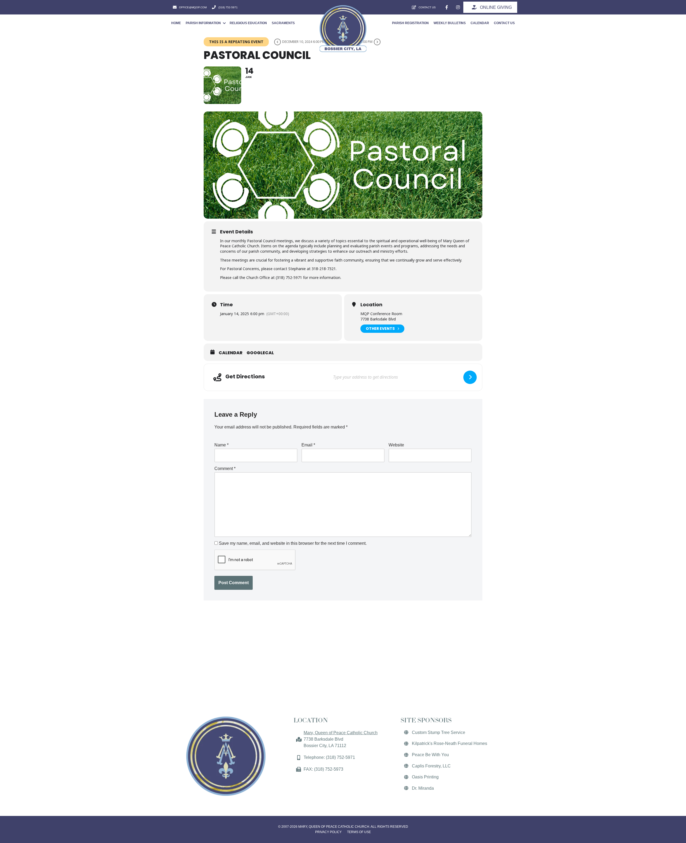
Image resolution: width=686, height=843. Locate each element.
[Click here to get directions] (470, 377)
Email (308, 445)
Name (221, 445)
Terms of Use (359, 832)
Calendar (231, 353)
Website (396, 445)
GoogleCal (260, 353)
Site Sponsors (426, 720)
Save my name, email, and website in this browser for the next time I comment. (293, 543)
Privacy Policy (328, 832)
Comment (225, 468)
